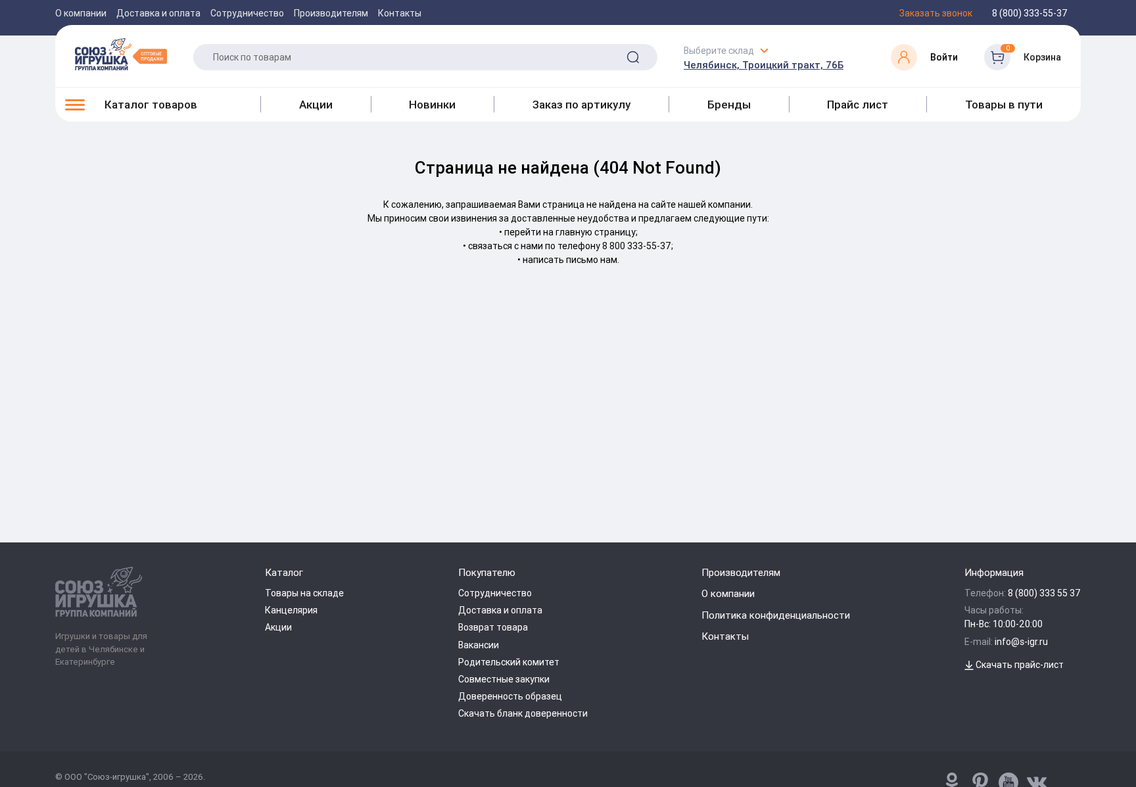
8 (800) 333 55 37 (1044, 593)
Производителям (331, 13)
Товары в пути (1004, 104)
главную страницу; (597, 232)
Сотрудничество (247, 13)
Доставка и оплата (158, 13)
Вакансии (478, 645)
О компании (80, 13)
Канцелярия (291, 610)
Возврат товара (493, 627)
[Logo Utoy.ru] (121, 54)
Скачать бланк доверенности (523, 713)
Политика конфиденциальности (775, 615)
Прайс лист (857, 104)
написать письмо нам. (571, 260)
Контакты (399, 13)
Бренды (729, 104)
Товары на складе (304, 593)
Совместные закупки (504, 679)
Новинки (432, 104)
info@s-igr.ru (1021, 641)
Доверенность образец (510, 696)
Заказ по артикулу (581, 104)
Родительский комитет (508, 662)
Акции (316, 104)
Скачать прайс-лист (1019, 664)
